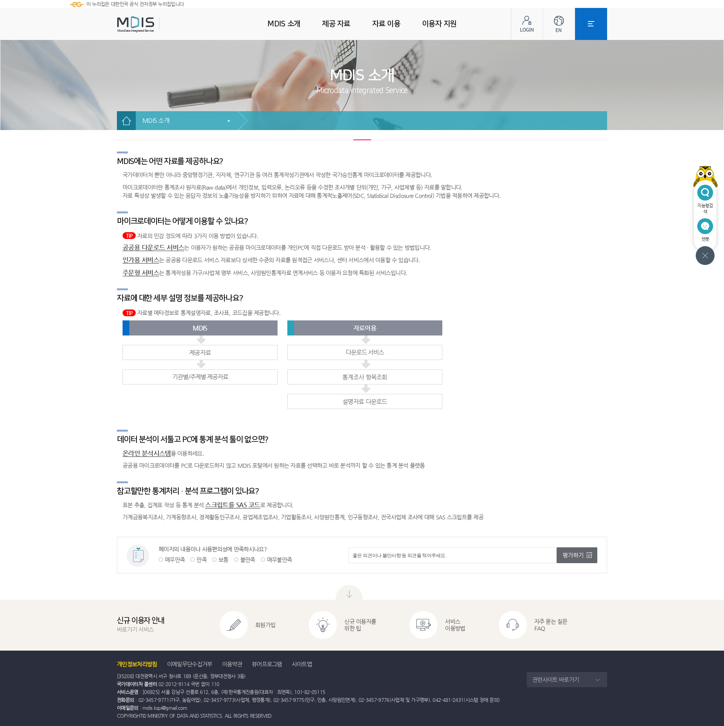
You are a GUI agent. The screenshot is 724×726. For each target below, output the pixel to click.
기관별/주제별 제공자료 (200, 376)
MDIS (154, 24)
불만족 (247, 559)
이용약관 (232, 664)
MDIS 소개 (156, 120)
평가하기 (573, 555)
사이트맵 (302, 664)
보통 (223, 559)
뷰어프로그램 (267, 664)
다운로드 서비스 (365, 352)
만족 (201, 559)
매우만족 (175, 559)
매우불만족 (279, 559)
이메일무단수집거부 (189, 664)
